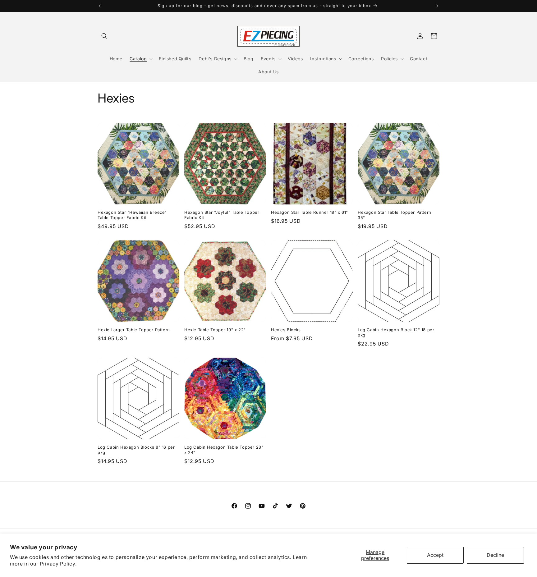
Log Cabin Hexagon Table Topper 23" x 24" (223, 450)
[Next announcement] (437, 6)
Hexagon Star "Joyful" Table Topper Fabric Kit (221, 215)
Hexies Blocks (286, 329)
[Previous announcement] (100, 6)
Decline (495, 555)
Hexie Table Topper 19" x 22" (215, 329)
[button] (104, 36)
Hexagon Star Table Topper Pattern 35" (394, 215)
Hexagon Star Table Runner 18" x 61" (309, 212)
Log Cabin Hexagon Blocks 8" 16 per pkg (136, 450)
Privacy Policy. (58, 564)
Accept (435, 555)
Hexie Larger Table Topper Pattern (134, 329)
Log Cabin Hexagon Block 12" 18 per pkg (396, 332)
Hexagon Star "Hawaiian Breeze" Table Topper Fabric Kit (132, 215)
